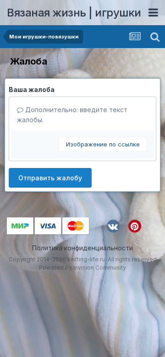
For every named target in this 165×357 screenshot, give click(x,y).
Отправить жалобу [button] (50, 178)
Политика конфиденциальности (82, 248)
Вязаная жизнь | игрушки (74, 12)
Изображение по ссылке (103, 144)
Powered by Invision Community (82, 267)
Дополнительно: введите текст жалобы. (72, 115)
